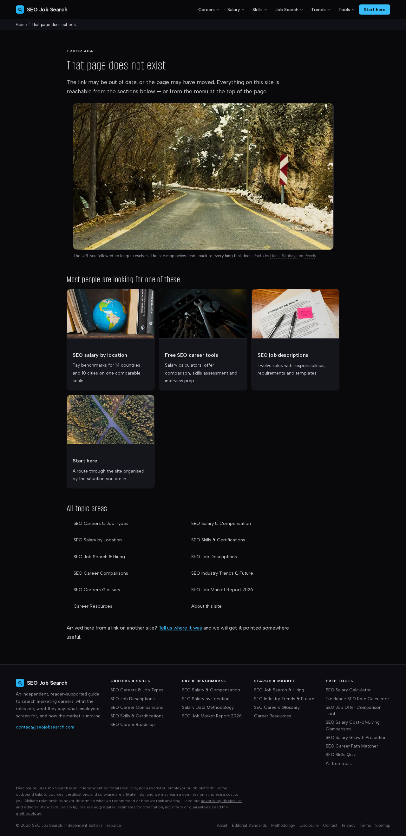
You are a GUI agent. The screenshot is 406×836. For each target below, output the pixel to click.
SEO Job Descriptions (214, 556)
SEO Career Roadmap (132, 724)
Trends (318, 9)
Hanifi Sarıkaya (284, 255)
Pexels (310, 255)
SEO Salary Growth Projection (356, 737)
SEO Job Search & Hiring (99, 556)
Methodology (283, 825)
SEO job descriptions (283, 355)
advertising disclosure (221, 800)
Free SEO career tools (191, 355)
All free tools (339, 763)
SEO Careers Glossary (97, 589)
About (222, 825)
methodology (28, 813)
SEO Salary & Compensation (221, 523)
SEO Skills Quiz (341, 754)
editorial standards (41, 807)
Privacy (348, 825)
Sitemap (382, 825)
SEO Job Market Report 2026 (222, 589)
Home (21, 24)
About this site (206, 606)
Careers (206, 9)
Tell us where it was (180, 628)
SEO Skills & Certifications (218, 540)
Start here (374, 9)
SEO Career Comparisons (101, 573)
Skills (257, 9)
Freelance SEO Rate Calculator (357, 698)
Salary (233, 9)
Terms (365, 825)
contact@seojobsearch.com (45, 726)
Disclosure (308, 825)
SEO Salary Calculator (348, 689)
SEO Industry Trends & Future (222, 573)
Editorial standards (249, 825)
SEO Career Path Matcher (352, 745)
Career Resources (93, 606)
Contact (330, 825)
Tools (344, 9)
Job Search (286, 9)
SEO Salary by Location (98, 540)
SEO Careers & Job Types (101, 523)
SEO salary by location (100, 355)
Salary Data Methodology (208, 707)
